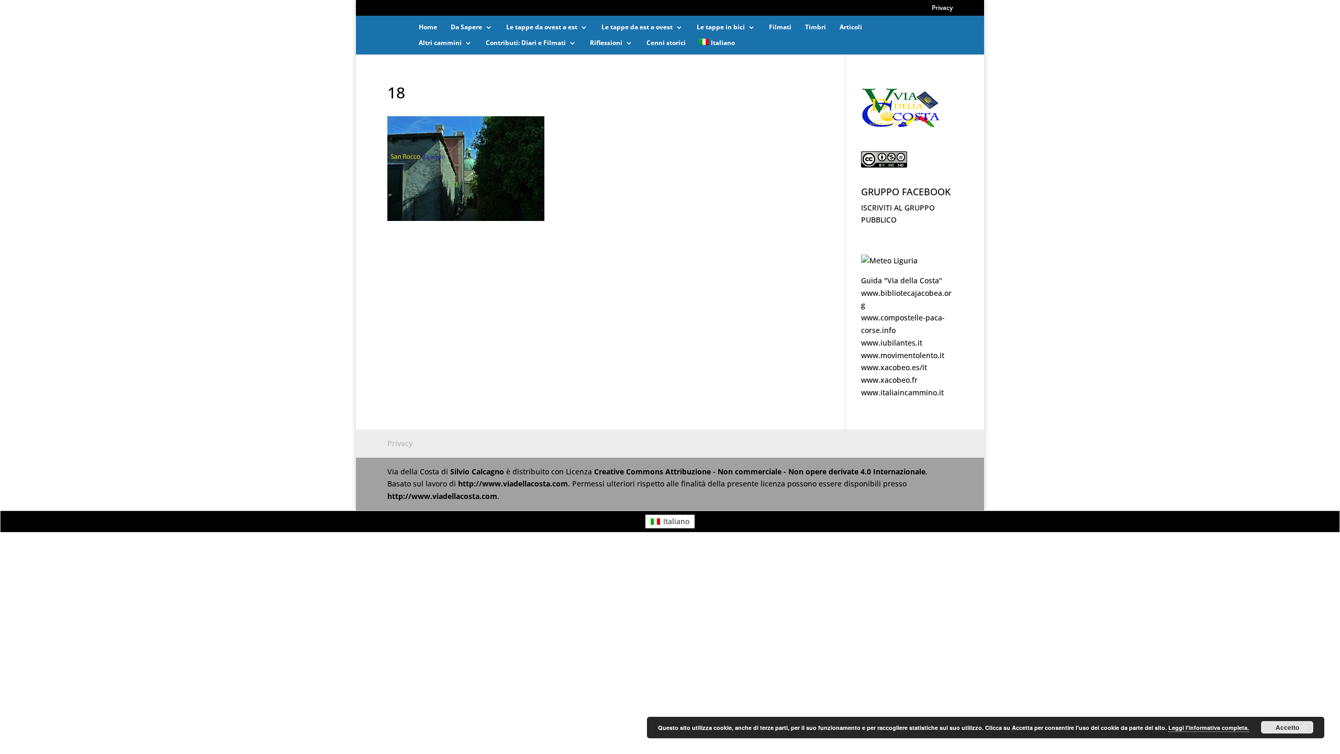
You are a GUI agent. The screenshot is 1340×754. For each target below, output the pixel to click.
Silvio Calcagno (478, 471)
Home (428, 27)
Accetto (1287, 727)
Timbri (815, 27)
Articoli (851, 27)
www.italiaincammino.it (902, 392)
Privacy (942, 8)
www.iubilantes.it (891, 343)
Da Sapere (466, 27)
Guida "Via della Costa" (901, 280)
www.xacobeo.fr (889, 380)
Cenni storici (666, 43)
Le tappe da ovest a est (541, 27)
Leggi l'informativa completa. (1208, 727)
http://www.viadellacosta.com (513, 484)
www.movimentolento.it (902, 355)
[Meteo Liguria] (889, 260)
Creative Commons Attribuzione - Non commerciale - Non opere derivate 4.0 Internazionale (759, 471)
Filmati (780, 27)
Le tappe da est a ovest (637, 27)
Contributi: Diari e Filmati (526, 43)
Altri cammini (440, 43)
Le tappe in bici (721, 27)
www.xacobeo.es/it (894, 367)
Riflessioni (606, 43)
